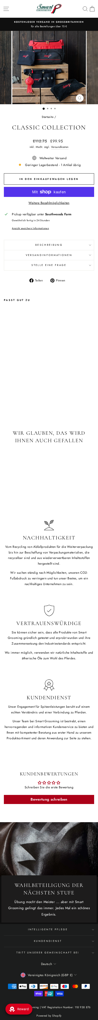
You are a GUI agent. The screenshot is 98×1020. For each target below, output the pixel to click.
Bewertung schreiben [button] (49, 799)
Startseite (47, 117)
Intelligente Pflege (48, 929)
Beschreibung (49, 245)
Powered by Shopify (48, 1016)
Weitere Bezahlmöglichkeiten (48, 203)
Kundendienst (48, 941)
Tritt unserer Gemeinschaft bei (47, 952)
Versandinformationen (49, 255)
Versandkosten (60, 147)
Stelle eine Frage (48, 265)
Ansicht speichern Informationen (30, 228)
